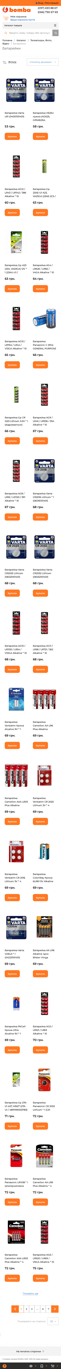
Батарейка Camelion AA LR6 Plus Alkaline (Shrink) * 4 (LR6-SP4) (43, 729)
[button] (9, 62)
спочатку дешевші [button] (41, 62)
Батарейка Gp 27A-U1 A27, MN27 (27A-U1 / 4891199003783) (16, 1106)
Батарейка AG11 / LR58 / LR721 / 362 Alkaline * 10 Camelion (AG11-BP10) (43, 653)
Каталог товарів (13, 25)
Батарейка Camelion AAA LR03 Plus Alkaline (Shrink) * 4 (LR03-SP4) (16, 805)
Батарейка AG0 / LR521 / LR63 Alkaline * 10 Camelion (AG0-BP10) (43, 1033)
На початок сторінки (29, 1351)
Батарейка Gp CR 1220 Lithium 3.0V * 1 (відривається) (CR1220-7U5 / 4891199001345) (16, 424)
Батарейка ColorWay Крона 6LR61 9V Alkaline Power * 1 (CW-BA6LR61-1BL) (43, 881)
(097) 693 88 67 (48, 8)
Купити (12, 136)
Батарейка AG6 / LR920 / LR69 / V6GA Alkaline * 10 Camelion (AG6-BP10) (43, 1262)
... (37, 1309)
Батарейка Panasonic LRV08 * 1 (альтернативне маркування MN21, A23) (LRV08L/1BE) (16, 1186)
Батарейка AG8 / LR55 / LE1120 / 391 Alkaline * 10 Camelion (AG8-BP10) (15, 500)
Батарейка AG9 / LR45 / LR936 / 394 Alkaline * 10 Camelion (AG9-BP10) (43, 424)
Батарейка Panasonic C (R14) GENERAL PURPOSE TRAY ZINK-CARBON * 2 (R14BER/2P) (44, 348)
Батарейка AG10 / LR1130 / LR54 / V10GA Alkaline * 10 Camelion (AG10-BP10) (16, 653)
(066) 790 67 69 (48, 12)
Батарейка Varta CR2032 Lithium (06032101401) (42, 573)
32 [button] (52, 1321)
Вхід (40, 2)
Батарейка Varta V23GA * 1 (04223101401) (14, 954)
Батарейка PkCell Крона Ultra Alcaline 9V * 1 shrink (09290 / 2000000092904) (15, 1033)
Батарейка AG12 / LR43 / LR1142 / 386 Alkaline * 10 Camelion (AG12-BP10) (15, 196)
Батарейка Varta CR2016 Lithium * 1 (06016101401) (43, 497)
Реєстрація (52, 2)
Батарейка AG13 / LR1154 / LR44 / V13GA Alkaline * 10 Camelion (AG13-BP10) (16, 348)
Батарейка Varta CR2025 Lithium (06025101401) (14, 573)
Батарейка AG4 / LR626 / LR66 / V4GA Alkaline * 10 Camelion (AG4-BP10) (43, 272)
